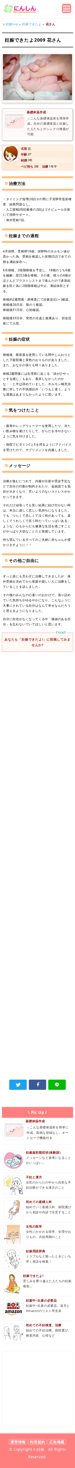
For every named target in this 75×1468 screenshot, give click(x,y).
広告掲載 (56, 1441)
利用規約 (37, 1441)
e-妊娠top (10, 24)
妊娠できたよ (32, 24)
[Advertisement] (37, 697)
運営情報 (18, 1441)
